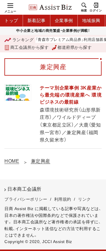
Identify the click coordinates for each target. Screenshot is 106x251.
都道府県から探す (74, 47)
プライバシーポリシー (25, 199)
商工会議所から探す (29, 47)
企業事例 (64, 20)
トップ (11, 20)
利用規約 (62, 199)
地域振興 (91, 20)
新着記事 (36, 20)
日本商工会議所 (24, 189)
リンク (84, 199)
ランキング (23, 39)
